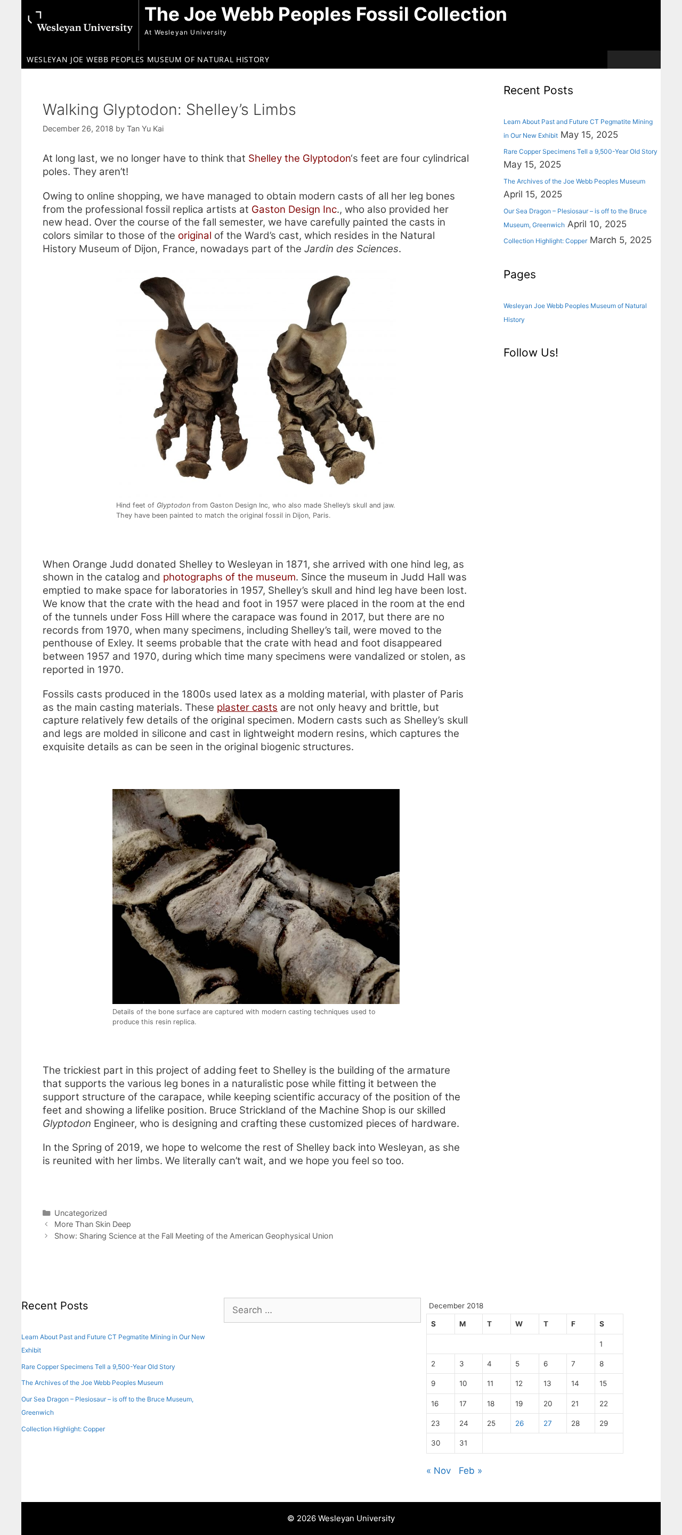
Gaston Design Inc (294, 209)
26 (519, 1423)
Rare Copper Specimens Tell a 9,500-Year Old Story (580, 151)
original (195, 235)
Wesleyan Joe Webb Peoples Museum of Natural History (148, 59)
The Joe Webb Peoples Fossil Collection (325, 14)
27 (547, 1423)
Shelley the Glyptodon (299, 158)
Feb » (470, 1470)
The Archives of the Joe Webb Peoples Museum (574, 181)
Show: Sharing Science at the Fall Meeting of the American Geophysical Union (193, 1235)
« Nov (438, 1470)
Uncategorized (80, 1212)
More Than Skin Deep (92, 1224)
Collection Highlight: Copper (545, 241)
